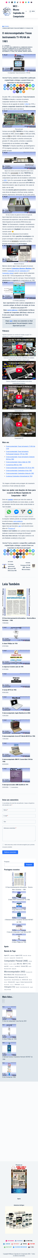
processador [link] (14, 173)
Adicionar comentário (10, 828)
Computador (19, 958)
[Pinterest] (20, 2)
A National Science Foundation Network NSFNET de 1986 (17, 1058)
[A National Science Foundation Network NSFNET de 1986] (19, 1049)
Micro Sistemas (11, 977)
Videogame (9, 987)
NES (5, 982)
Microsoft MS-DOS (7, 979)
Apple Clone (12, 955)
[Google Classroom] (26, 88)
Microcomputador (19, 50)
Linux (30, 966)
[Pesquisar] (26, 11)
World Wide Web (24, 987)
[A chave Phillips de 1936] (16, 634)
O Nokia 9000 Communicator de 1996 (19, 900)
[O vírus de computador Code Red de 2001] (19, 1013)
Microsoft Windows (16, 979)
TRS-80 (17, 984)
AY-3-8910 (6, 47)
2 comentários (14, 787)
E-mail (6, 816)
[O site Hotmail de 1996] (19, 1069)
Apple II (18, 955)
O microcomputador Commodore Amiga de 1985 (20, 473)
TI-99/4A (12, 51)
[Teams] (8, 88)
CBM (10, 47)
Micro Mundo (9, 974)
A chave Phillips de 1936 (9, 643)
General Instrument (8, 50)
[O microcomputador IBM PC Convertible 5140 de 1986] (16, 750)
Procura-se (11, 528)
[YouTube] (23, 2)
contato (10, 499)
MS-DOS (25, 979)
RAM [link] (21, 134)
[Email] (11, 88)
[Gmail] (30, 88)
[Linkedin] (14, 85)
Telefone (12, 984)
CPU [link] (14, 131)
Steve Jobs (6, 984)
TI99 (16, 51)
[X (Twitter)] (12, 2)
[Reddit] (23, 85)
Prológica (18, 982)
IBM (19, 964)
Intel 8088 (17, 966)
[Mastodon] (14, 91)
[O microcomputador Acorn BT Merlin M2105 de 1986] (16, 726)
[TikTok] (17, 2)
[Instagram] (6, 2)
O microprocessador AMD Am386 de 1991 (15, 785)
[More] (23, 91)
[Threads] (17, 91)
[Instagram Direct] (23, 512)
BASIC (29, 955)
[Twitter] (11, 85)
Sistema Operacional (26, 982)
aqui (11, 321)
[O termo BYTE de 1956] (16, 680)
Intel (6, 966)
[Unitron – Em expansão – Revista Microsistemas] (19, 1220)
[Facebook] (9, 2)
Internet (24, 966)
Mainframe (14, 968)
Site (5, 821)
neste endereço (12, 310)
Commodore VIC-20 (13, 48)
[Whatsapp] (30, 85)
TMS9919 (29, 51)
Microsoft (23, 977)
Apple (7, 955)
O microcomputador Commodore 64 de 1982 (19, 470)
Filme (10, 963)
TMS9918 (25, 51)
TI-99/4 (26, 104)
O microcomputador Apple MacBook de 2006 (16, 713)
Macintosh (7, 968)
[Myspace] (23, 88)
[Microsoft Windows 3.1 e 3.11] (19, 1179)
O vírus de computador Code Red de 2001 (19, 932)
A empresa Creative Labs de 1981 (13, 667)
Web (17, 987)
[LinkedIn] (14, 2)
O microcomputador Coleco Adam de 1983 (18, 462)
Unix (22, 984)
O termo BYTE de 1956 (9, 690)
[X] (8, 85)
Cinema (6, 957)
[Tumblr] (26, 85)
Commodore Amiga (7, 273)
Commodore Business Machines (22, 268)
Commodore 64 (16, 47)
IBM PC (27, 964)
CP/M (30, 961)
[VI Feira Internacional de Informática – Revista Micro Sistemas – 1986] (16, 602)
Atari (25, 955)
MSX (26, 50)
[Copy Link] (17, 85)
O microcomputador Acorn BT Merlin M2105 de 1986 (18, 736)
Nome (6, 810)
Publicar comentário (10, 852)
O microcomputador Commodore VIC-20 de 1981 (20, 468)
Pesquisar (6, 861)
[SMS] (33, 88)
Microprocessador (20, 974)
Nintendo (11, 982)
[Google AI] (20, 88)
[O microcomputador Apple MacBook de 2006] (16, 703)
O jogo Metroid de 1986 (19, 910)
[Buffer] (17, 88)
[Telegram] (5, 88)
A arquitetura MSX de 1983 (14, 465)
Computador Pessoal (25, 48)
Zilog (31, 987)
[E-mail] (31, 2)
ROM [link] (9, 136)
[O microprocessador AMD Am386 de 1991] (16, 775)
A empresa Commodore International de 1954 (19, 476)
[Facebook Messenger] (28, 2)
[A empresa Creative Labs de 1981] (16, 657)
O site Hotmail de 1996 (9, 1077)
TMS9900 (20, 51)
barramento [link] (15, 241)
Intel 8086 (12, 966)
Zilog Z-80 (7, 989)
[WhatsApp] (26, 2)
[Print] (14, 88)
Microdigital (29, 972)
